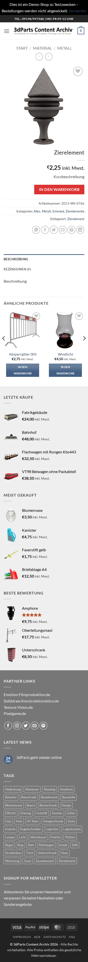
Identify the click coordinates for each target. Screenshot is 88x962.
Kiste (71, 821)
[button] (7, 31)
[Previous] (4, 348)
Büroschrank (48, 805)
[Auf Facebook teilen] (45, 230)
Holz (19, 821)
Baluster (11, 797)
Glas (8, 821)
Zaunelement (44, 861)
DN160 (10, 813)
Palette (55, 837)
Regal (9, 845)
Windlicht (65, 354)
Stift (75, 845)
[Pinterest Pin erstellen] (71, 230)
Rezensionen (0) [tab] (17, 269)
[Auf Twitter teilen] (54, 230)
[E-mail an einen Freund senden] (63, 230)
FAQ (72, 937)
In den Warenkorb (59, 189)
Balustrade (28, 797)
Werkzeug (12, 861)
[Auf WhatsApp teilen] (36, 230)
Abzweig (49, 789)
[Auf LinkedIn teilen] (80, 230)
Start (22, 48)
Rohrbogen (46, 845)
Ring (20, 845)
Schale (62, 845)
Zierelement (75, 219)
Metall (64, 48)
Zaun (27, 861)
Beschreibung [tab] (16, 259)
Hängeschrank (53, 821)
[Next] (84, 348)
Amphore (66, 789)
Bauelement (49, 797)
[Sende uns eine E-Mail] (35, 726)
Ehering (25, 813)
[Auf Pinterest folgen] (43, 726)
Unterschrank (47, 853)
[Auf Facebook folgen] (8, 726)
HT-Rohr (33, 821)
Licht (22, 837)
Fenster (57, 813)
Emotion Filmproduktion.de (27, 694)
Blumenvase (13, 805)
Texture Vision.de (18, 707)
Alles (36, 211)
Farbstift (41, 813)
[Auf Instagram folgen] (17, 726)
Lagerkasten (72, 829)
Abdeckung (13, 789)
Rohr (31, 845)
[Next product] (39, 56)
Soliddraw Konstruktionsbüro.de (31, 700)
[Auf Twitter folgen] (26, 726)
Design (66, 805)
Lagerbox (52, 829)
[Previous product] (49, 56)
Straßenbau (13, 853)
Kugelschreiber (30, 829)
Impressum (22, 937)
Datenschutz (55, 937)
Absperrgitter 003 (22, 354)
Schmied (58, 211)
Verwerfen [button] (77, 10)
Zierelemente (75, 211)
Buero (31, 805)
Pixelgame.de (15, 713)
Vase (64, 853)
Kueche (10, 829)
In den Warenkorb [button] (23, 370)
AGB (37, 937)
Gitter (71, 813)
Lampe (10, 837)
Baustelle (68, 797)
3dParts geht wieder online (39, 757)
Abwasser (32, 789)
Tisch (29, 853)
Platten (70, 837)
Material (42, 48)
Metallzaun (38, 837)
